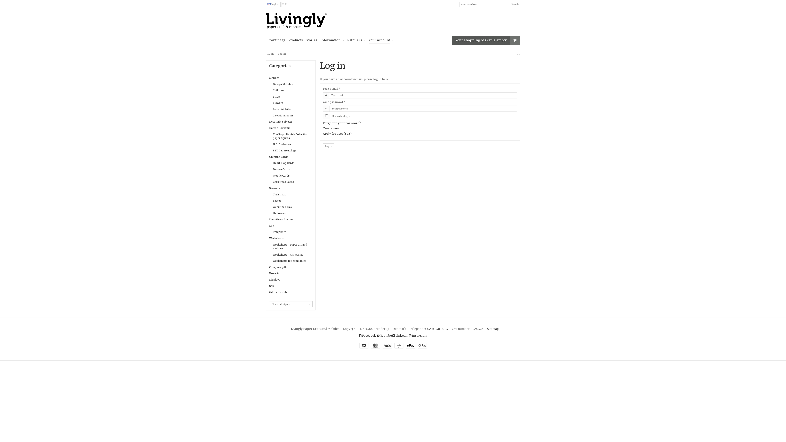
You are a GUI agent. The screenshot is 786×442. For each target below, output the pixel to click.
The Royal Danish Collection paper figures (290, 136)
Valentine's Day (282, 207)
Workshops (276, 238)
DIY (271, 225)
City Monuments (283, 115)
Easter (277, 200)
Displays (274, 279)
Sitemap (493, 329)
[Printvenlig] (518, 53)
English (275, 4)
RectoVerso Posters (281, 219)
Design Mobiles (283, 84)
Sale (271, 286)
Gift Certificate (278, 292)
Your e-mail (331, 88)
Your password (334, 102)
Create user (331, 128)
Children (278, 90)
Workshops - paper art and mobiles (290, 246)
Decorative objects (280, 121)
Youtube (385, 335)
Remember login (341, 116)
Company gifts (278, 267)
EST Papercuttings (284, 150)
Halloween (279, 213)
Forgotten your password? (342, 123)
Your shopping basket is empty (481, 40)
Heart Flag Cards (283, 163)
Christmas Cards (283, 181)
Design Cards (281, 169)
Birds (276, 96)
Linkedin (401, 335)
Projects (274, 273)
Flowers (278, 102)
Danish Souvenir (279, 128)
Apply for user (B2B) (337, 133)
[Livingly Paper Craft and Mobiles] (393, 21)
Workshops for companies (289, 260)
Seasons (274, 188)
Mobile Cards (281, 175)
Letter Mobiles (282, 109)
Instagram (419, 335)
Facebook (368, 335)
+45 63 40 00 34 (437, 329)
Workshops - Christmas (288, 254)
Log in (328, 146)
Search (515, 4)
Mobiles (274, 77)
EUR (284, 4)
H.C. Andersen (282, 144)
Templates (279, 231)
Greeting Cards (278, 156)
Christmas (279, 194)
